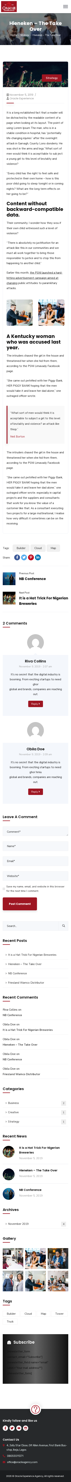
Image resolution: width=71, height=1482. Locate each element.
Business (36, 1103)
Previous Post (26, 573)
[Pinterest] (31, 557)
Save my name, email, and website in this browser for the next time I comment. (35, 889)
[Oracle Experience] (9, 6)
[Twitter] (24, 557)
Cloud (38, 548)
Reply (34, 704)
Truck (10, 1321)
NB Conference (32, 578)
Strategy (24, 35)
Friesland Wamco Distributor (26, 983)
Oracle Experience (22, 98)
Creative (36, 1112)
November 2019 (36, 1224)
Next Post (24, 592)
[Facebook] (17, 557)
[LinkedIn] (38, 557)
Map (53, 548)
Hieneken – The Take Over (25, 964)
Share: (6, 557)
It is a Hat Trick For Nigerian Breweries (32, 955)
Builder (21, 548)
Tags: (6, 548)
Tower (59, 1314)
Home (13, 35)
